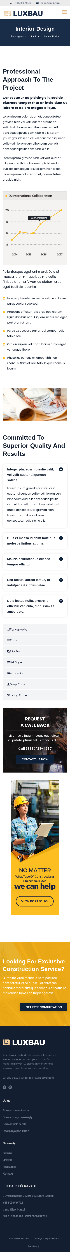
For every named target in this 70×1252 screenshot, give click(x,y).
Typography (18, 629)
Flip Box (15, 651)
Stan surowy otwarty (16, 1110)
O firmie (7, 1160)
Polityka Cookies (19, 1238)
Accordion (17, 673)
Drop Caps (17, 684)
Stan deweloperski (14, 1124)
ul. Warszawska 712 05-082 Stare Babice (28, 1195)
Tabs (13, 640)
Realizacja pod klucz (16, 1130)
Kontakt (8, 1173)
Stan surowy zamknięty (17, 1117)
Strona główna (18, 36)
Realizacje (9, 1166)
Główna (7, 1153)
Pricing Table (18, 695)
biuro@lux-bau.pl (50, 3)
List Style (16, 662)
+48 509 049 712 (22, 3)
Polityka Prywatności (46, 1238)
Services (34, 36)
